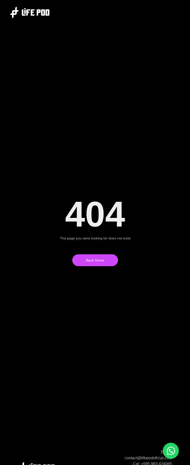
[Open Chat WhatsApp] (171, 451)
